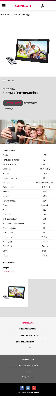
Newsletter (28, 360)
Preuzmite (8, 272)
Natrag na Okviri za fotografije (16, 15)
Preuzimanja (9, 109)
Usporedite (10, 81)
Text (30, 372)
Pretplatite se (27, 377)
